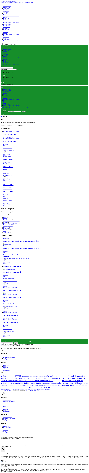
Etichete (5, 14)
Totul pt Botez (6, 8)
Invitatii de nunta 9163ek (42, 378)
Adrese (4, 368)
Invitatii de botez (7, 7)
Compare (5, 155)
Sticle (4, 19)
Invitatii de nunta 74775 (4, 385)
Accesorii (5, 214)
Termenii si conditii (7, 356)
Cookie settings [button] (67, 445)
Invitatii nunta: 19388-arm (35, 389)
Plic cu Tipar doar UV (8, 224)
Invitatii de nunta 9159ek (25, 378)
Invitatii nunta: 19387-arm (26, 389)
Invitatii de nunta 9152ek (57, 376)
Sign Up (15, 343)
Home (2, 116)
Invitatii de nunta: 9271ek (13, 385)
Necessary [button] (3, 460)
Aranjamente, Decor (7, 181)
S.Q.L (4, 358)
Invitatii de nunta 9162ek (34, 378)
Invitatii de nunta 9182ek (22, 381)
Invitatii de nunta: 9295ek (47, 385)
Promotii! (5, 17)
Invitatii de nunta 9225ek (31, 383)
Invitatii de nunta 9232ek (46, 383)
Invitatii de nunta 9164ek (51, 378)
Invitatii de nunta (7, 6)
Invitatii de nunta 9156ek (78, 376)
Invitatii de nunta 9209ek (11, 383)
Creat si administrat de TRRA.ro (32, 390)
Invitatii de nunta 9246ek (69, 383)
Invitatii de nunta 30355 (84, 383)
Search (4, 110)
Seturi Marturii (6, 229)
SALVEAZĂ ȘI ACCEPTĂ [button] (7, 471)
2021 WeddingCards (6, 390)
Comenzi (5, 366)
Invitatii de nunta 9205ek (72, 381)
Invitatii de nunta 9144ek (34, 376)
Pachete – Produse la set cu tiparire (11, 22)
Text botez (5, 12)
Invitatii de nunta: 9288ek (21, 385)
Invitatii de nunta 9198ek (43, 381)
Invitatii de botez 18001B (11, 376)
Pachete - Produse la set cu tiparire (10, 223)
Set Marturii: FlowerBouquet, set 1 (45, 389)
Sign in (4, 75)
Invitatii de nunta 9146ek (43, 376)
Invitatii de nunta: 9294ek (38, 385)
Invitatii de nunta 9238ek (55, 383)
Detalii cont (5, 365)
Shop (7, 432)
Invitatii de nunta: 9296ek (56, 385)
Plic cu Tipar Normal (8, 226)
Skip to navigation (5, 1)
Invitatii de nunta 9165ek (65, 378)
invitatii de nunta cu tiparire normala (11, 16)
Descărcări (5, 367)
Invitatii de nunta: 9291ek (30, 385)
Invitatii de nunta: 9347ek (39, 387)
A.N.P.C (5, 359)
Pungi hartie (6, 11)
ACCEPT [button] (75, 445)
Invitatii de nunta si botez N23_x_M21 (7, 389)
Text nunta (5, 13)
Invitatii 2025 (6, 426)
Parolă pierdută (6, 370)
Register (5, 79)
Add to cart (5, 152)
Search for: (3, 66)
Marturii (5, 9)
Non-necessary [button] (4, 466)
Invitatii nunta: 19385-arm (17, 389)
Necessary (4, 461)
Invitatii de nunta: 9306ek (70, 385)
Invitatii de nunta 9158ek (11, 378)
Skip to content (12, 1)
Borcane (5, 217)
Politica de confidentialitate (9, 357)
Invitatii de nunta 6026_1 (26, 376)
